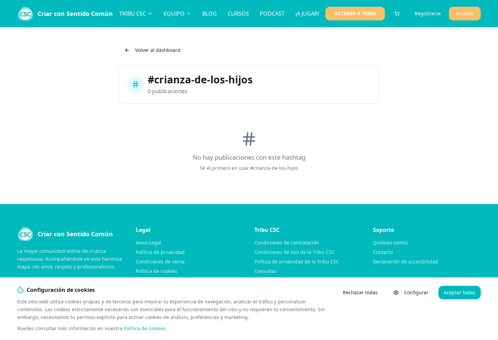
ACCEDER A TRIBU (355, 13)
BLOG (209, 13)
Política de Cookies (145, 328)
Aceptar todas (459, 292)
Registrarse (428, 13)
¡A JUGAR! (307, 13)
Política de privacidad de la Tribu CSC (296, 261)
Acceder (465, 13)
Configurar (416, 292)
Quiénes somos (390, 242)
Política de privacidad (160, 252)
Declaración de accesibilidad (405, 261)
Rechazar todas (360, 292)
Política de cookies (156, 271)
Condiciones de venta (160, 261)
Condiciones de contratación (286, 242)
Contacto (383, 252)
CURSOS (238, 13)
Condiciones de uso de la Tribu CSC (294, 252)
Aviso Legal (148, 242)
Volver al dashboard (158, 50)
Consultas (265, 271)
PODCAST (272, 13)
